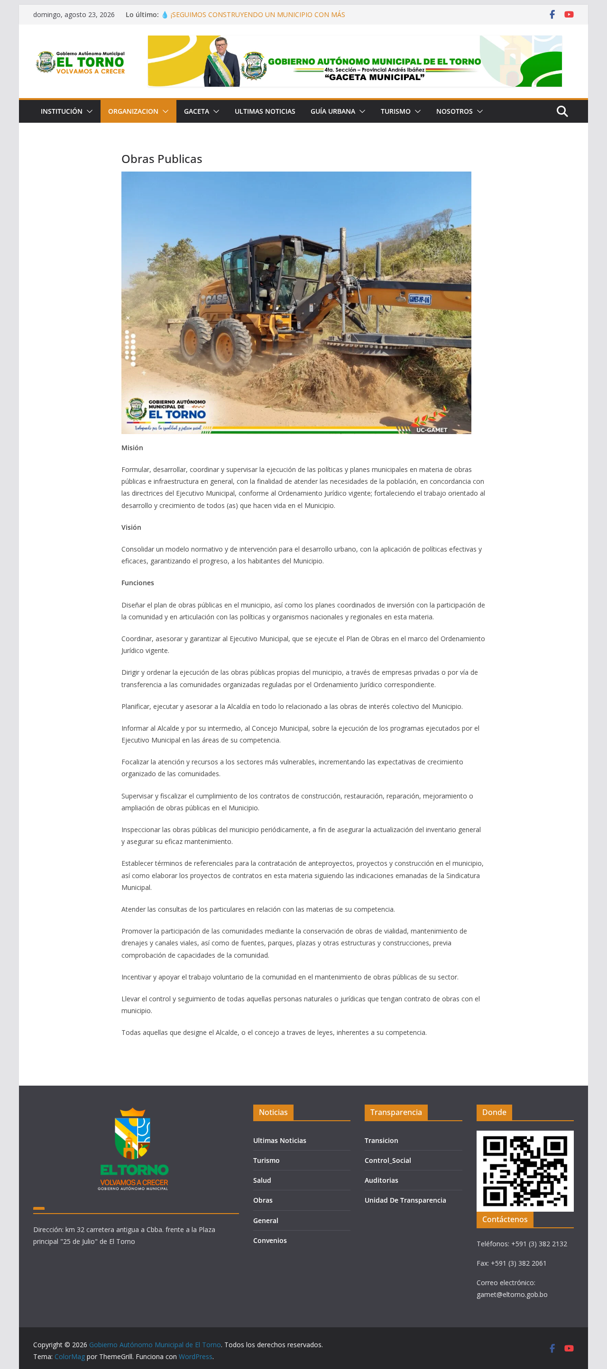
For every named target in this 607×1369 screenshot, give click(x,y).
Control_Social (388, 1160)
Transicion (381, 1140)
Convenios (270, 1240)
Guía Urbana (333, 111)
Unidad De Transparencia (405, 1200)
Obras (263, 1200)
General (265, 1220)
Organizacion (133, 111)
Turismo (396, 111)
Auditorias (381, 1180)
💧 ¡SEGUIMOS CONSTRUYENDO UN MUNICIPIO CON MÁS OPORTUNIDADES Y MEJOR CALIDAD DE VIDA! (253, 19)
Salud (262, 1180)
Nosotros (454, 111)
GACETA (196, 111)
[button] (88, 111)
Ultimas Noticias (265, 111)
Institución (62, 111)
